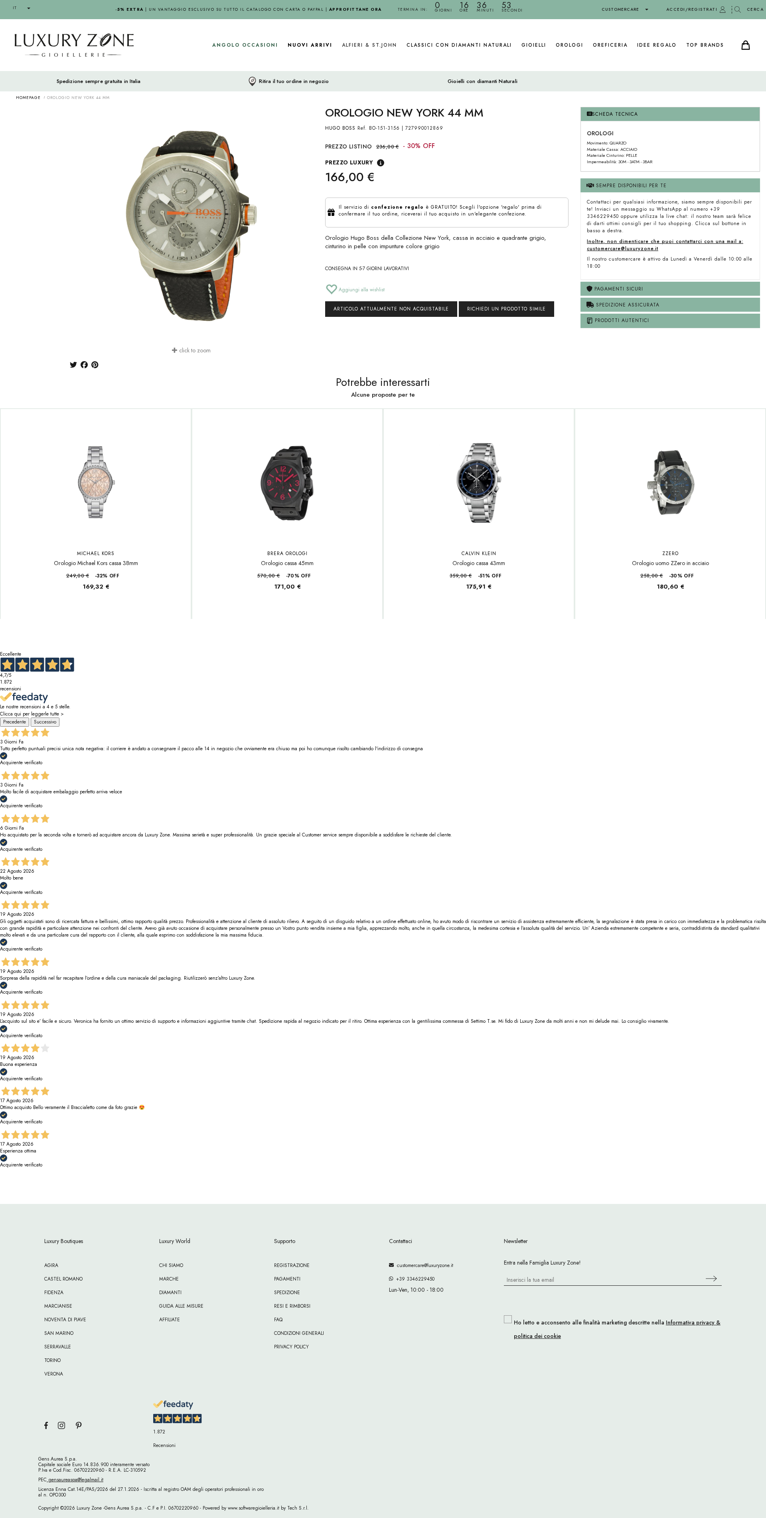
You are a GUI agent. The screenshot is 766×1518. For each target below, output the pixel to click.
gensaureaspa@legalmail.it (75, 1479)
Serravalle (57, 1346)
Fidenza (53, 1292)
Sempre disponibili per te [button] (630, 185)
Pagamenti (287, 1279)
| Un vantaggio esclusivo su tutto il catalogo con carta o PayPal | (248, 9)
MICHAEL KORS (96, 553)
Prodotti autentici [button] (621, 320)
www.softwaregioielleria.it (253, 1508)
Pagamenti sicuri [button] (617, 289)
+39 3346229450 (413, 1279)
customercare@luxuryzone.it (423, 1265)
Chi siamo (171, 1265)
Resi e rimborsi (292, 1306)
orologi (569, 45)
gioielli (533, 45)
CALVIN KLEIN (479, 553)
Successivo (45, 721)
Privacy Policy (291, 1346)
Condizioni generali (299, 1333)
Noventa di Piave (65, 1319)
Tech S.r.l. (298, 1508)
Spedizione (287, 1292)
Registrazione (292, 1265)
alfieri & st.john (369, 45)
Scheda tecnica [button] (615, 114)
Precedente (14, 721)
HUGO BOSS (340, 128)
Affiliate (169, 1319)
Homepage (28, 98)
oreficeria (610, 45)
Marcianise (58, 1306)
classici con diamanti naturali (459, 45)
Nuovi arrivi (310, 45)
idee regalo (657, 45)
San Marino (58, 1333)
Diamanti (170, 1292)
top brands (705, 45)
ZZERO (670, 553)
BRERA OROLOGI (287, 553)
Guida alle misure (181, 1306)
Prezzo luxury (349, 162)
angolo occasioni (245, 45)
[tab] (670, 114)
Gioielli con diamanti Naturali (482, 81)
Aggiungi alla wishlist (361, 289)
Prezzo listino (348, 146)
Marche (169, 1279)
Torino (52, 1360)
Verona (53, 1374)
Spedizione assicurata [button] (626, 304)
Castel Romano (63, 1279)
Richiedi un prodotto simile (506, 308)
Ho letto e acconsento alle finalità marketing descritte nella (617, 1329)
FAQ (278, 1319)
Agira (51, 1265)
